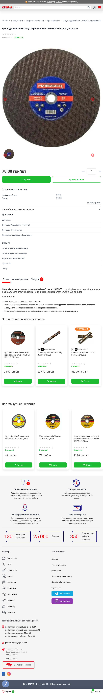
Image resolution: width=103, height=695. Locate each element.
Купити (27, 179)
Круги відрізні (53, 21)
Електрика (12, 588)
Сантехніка (12, 582)
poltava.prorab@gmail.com (16, 643)
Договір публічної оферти (61, 582)
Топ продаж (12, 558)
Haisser (59, 198)
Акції (9, 564)
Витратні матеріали (35, 21)
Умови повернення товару (62, 576)
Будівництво (12, 570)
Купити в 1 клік (76, 179)
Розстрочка (56, 571)
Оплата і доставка (59, 565)
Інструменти (17, 21)
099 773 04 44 (11, 655)
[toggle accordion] (99, 209)
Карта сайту (56, 588)
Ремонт (10, 576)
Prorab (5, 20)
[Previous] (5, 156)
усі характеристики (94, 203)
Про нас (55, 559)
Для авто (11, 613)
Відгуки (36, 279)
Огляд (6, 279)
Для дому (11, 606)
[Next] (93, 156)
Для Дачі (11, 600)
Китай (58, 195)
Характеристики (20, 279)
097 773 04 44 (11, 659)
